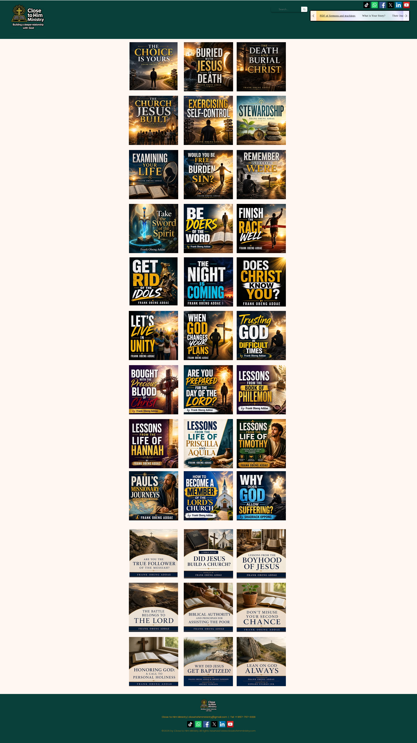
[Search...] (304, 9)
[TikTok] (366, 5)
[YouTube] (406, 5)
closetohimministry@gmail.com (208, 717)
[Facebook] (382, 5)
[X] (390, 5)
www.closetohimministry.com (238, 730)
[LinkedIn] (398, 5)
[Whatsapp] (374, 5)
